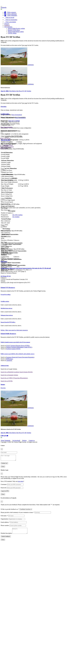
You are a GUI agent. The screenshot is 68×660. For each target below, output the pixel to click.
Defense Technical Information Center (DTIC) (19, 347)
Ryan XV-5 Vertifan (14, 120)
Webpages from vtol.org (7, 315)
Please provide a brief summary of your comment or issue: (17, 512)
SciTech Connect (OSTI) (13, 349)
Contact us (32, 440)
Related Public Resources (8, 333)
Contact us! (4, 463)
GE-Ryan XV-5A (6, 276)
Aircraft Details (5, 140)
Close (2, 136)
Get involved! (16, 440)
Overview (3, 106)
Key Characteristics (6, 127)
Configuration (5, 114)
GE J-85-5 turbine (17, 215)
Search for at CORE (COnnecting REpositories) (14, 378)
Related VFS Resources (8, 287)
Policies (24, 440)
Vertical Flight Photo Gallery (16, 31)
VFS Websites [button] (8, 27)
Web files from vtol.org (6, 308)
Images (3, 384)
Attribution (31, 64)
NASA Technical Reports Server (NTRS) (17, 345)
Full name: (4, 515)
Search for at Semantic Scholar (9, 375)
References (4, 261)
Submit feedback (5, 536)
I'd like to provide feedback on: (10, 509)
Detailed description (6, 533)
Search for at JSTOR (6, 381)
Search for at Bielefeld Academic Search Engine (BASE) (17, 372)
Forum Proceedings (6, 294)
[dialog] (34, 134)
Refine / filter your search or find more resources (14, 330)
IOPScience (9, 359)
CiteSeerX (9, 360)
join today (20, 481)
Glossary (6, 23)
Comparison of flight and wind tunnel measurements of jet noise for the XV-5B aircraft (26, 268)
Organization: (4, 519)
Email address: (5, 522)
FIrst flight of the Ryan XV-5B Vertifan (16, 91)
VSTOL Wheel (12, 33)
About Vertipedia (5, 440)
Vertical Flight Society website (16, 28)
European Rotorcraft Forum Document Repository (20, 357)
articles (5, 301)
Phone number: (5, 525)
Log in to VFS (4, 491)
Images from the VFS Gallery (8, 322)
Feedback (7, 25)
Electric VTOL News (14, 30)
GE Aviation (15, 217)
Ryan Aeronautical (17, 114)
